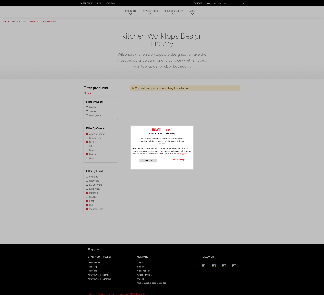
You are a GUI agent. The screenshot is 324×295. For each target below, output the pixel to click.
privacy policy (182, 154)
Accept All (148, 160)
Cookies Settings (178, 160)
